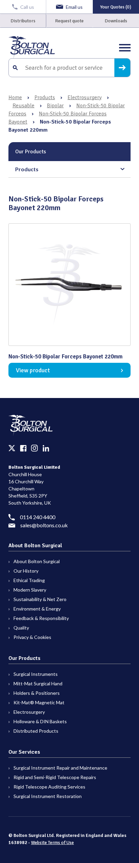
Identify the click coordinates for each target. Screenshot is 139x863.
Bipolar (55, 105)
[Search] (122, 68)
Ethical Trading (29, 580)
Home (15, 97)
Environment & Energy (37, 609)
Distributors (22, 21)
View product (33, 370)
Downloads (116, 21)
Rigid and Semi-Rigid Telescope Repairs (54, 777)
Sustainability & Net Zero (39, 599)
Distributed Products (35, 731)
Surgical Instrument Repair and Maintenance (60, 768)
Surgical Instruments (35, 674)
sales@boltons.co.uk (44, 525)
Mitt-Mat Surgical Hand (37, 683)
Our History (25, 571)
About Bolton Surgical (36, 561)
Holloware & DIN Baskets (40, 721)
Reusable (23, 105)
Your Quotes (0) (115, 7)
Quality (21, 627)
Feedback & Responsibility (41, 618)
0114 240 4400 (37, 517)
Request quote (69, 21)
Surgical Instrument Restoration (47, 796)
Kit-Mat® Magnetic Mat (38, 702)
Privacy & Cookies (32, 637)
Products (44, 97)
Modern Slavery (29, 590)
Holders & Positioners (36, 693)
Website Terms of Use (52, 842)
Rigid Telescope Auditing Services (49, 787)
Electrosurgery (84, 97)
